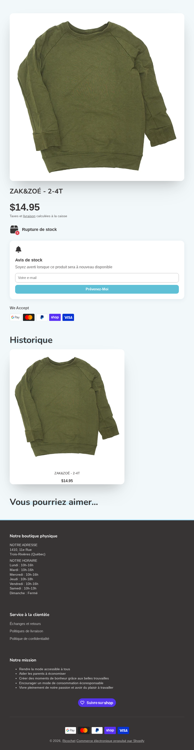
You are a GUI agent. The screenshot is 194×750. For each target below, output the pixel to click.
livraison (29, 216)
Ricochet (68, 741)
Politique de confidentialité (29, 639)
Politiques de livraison (26, 631)
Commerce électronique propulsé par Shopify (110, 741)
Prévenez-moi (97, 289)
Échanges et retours (25, 624)
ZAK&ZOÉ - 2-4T (67, 416)
